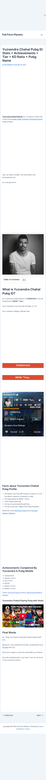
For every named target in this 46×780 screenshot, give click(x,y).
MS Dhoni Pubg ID (21, 511)
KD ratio (5, 647)
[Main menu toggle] (41, 35)
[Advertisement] (23, 90)
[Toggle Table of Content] (23, 280)
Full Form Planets (12, 34)
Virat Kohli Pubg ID (14, 593)
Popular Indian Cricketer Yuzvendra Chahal (26, 119)
